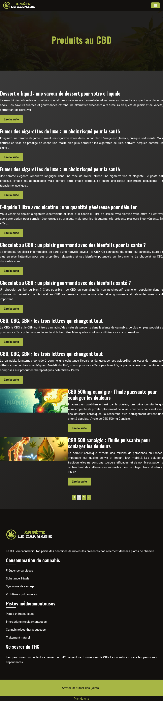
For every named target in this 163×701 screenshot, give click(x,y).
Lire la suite (11, 119)
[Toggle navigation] (155, 5)
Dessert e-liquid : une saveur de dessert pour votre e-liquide (60, 93)
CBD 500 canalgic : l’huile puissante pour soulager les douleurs (109, 443)
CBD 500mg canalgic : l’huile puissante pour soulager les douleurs (112, 394)
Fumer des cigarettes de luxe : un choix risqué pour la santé (60, 131)
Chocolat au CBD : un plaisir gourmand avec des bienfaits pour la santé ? (73, 244)
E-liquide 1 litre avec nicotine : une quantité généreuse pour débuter (68, 207)
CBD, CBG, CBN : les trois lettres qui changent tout (51, 320)
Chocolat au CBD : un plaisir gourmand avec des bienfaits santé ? (65, 282)
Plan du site (81, 698)
